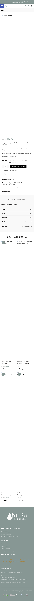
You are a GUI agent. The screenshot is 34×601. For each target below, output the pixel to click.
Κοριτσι (11, 182)
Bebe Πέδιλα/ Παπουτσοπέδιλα (22, 182)
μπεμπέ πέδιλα (11, 188)
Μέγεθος (4, 160)
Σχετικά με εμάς (5, 544)
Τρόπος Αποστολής (6, 534)
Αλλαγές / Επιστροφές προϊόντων (10, 536)
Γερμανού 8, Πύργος (20, 582)
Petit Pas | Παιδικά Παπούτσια (10, 590)
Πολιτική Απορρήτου (6, 548)
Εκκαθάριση (13, 162)
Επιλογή (5, 369)
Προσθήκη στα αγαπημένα (10, 170)
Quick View (15, 247)
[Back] (2, 10)
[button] (2, 6)
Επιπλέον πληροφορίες (17, 199)
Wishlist (25, 5)
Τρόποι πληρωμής (5, 531)
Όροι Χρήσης (4, 546)
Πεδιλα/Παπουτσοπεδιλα (9, 184)
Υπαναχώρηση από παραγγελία (9, 550)
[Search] (21, 6)
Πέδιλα (18, 188)
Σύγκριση (6, 173)
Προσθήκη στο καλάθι (18, 166)
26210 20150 (7, 572)
